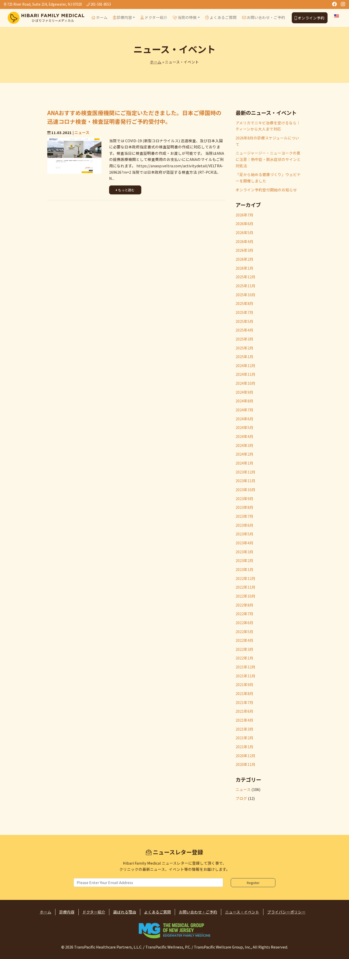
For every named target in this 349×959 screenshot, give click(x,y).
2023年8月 (244, 507)
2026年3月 (244, 250)
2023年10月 (245, 489)
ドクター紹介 (155, 17)
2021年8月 (244, 693)
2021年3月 (244, 729)
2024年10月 (245, 383)
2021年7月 (244, 702)
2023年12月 (245, 472)
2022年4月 (244, 640)
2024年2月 (244, 454)
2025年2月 (244, 347)
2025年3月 (244, 338)
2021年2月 (244, 737)
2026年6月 (244, 223)
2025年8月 (244, 303)
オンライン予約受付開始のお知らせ (266, 189)
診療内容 (124, 17)
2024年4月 (244, 436)
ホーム (101, 17)
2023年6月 (244, 525)
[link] (174, 930)
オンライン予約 (310, 17)
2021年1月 (244, 746)
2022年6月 (244, 622)
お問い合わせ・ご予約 (265, 17)
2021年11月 (245, 675)
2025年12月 (245, 276)
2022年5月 (244, 631)
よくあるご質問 (223, 17)
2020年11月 (245, 764)
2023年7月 (244, 516)
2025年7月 (244, 312)
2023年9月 (244, 498)
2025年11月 (245, 285)
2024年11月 (245, 374)
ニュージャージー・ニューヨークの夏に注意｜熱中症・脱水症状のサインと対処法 (268, 159)
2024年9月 (244, 392)
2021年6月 (244, 711)
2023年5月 (244, 533)
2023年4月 (244, 542)
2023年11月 (245, 480)
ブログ (241, 798)
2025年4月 (244, 330)
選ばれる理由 (124, 911)
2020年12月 (245, 755)
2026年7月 (244, 214)
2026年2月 (244, 259)
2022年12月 (245, 578)
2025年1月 (244, 356)
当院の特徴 (187, 17)
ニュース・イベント (242, 911)
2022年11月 (245, 587)
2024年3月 (244, 445)
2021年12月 (245, 666)
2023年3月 (244, 551)
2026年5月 (244, 232)
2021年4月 (244, 720)
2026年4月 (244, 241)
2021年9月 (244, 684)
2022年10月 (245, 596)
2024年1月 (244, 463)
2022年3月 (244, 649)
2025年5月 (244, 321)
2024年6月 (244, 418)
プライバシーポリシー (286, 911)
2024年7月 (244, 409)
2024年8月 (244, 400)
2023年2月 (244, 560)
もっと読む (126, 190)
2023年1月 (244, 569)
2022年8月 (244, 605)
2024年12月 (245, 365)
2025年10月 (245, 294)
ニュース (81, 132)
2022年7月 (244, 613)
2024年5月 (244, 427)
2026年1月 (244, 268)
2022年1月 (244, 657)
